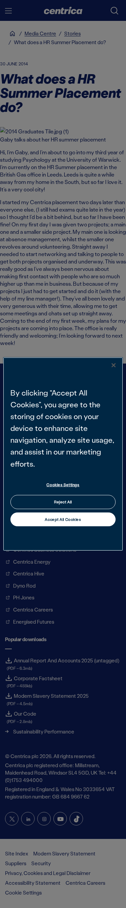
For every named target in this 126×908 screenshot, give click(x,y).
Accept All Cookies (63, 519)
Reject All (63, 501)
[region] (63, 454)
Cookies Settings (62, 484)
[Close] (113, 365)
